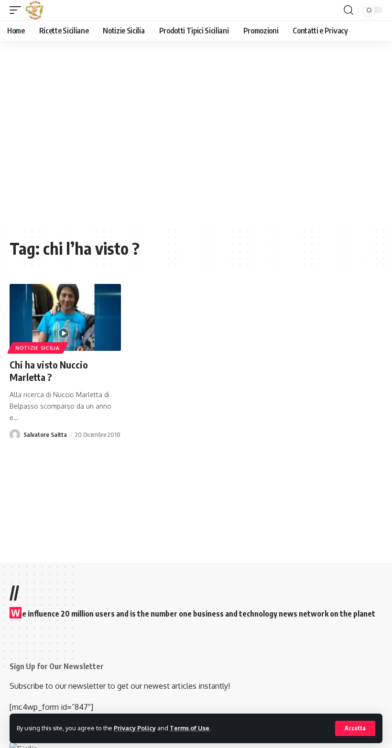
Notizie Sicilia (37, 348)
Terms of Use (189, 728)
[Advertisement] (201, 140)
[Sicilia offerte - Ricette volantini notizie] (36, 10)
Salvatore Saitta (45, 434)
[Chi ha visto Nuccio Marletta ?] (65, 317)
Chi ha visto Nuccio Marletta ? (49, 370)
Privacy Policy (135, 728)
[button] (355, 728)
